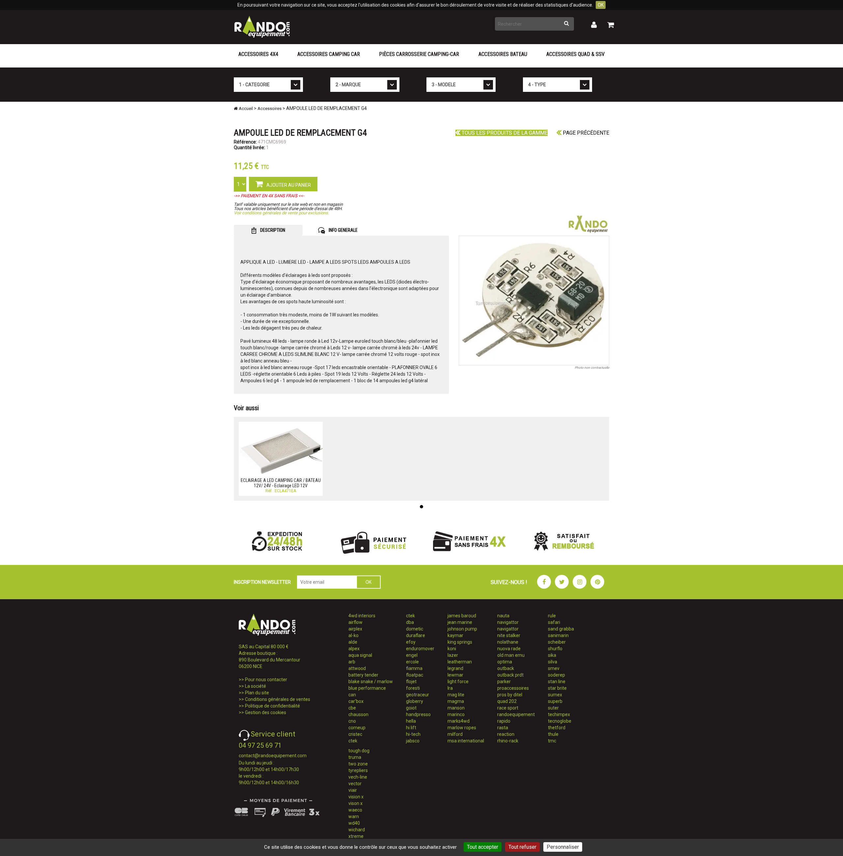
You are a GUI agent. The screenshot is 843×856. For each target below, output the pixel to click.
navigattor (508, 622)
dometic (414, 628)
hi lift (411, 727)
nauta (503, 615)
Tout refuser (522, 847)
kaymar (455, 635)
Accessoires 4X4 (258, 54)
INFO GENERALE (343, 230)
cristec (355, 734)
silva (552, 661)
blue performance (367, 688)
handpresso (418, 714)
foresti (413, 688)
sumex (555, 694)
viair (352, 790)
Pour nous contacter (266, 679)
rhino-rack (507, 740)
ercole (412, 661)
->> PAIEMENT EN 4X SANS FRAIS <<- (269, 195)
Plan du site (257, 692)
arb (351, 661)
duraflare (415, 635)
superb (555, 701)
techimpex (559, 714)
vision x (356, 796)
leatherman (460, 661)
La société (255, 686)
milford (455, 734)
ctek (352, 740)
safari (554, 622)
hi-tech (413, 734)
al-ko (353, 635)
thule (553, 734)
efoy (411, 642)
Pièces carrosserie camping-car (419, 54)
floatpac (414, 675)
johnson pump (462, 628)
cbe (352, 707)
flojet (411, 681)
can (352, 694)
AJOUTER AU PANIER (288, 185)
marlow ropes (462, 727)
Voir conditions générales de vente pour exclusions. (281, 212)
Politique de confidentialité (272, 706)
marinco (456, 714)
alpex (354, 648)
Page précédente (585, 133)
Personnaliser (563, 847)
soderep (556, 675)
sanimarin (558, 635)
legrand (455, 668)
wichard (356, 829)
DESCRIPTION (272, 230)
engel (412, 655)
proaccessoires (513, 688)
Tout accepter (482, 847)
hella (411, 721)
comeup (357, 727)
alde (352, 642)
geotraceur (417, 694)
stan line (556, 681)
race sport (507, 707)
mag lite (456, 694)
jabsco (413, 740)
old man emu (511, 655)
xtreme (356, 836)
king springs (460, 642)
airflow (355, 622)
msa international (466, 740)
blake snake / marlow (370, 681)
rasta (502, 727)
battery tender (363, 675)
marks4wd (459, 721)
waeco (355, 810)
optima (504, 661)
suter (553, 707)
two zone (358, 763)
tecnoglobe (559, 721)
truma (354, 757)
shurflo (555, 648)
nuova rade (509, 648)
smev (553, 668)
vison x (355, 803)
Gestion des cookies (265, 712)
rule (552, 615)
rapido (503, 721)
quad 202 (507, 701)
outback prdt (510, 675)
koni (452, 648)
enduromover (420, 648)
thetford (556, 727)
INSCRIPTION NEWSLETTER (262, 582)
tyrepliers (358, 770)
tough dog (358, 750)
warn (353, 816)
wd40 (354, 823)
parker (504, 681)
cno (352, 721)
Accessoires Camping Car (328, 54)
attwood (357, 668)
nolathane (507, 642)
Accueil (245, 108)
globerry (414, 701)
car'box (356, 701)
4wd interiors (361, 615)
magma (456, 701)
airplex (355, 628)
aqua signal (360, 655)
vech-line (357, 777)
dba (410, 622)
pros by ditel (509, 694)
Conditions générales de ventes (277, 699)
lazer (453, 655)
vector (355, 783)
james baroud (462, 615)
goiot (411, 707)
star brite (557, 688)
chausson (358, 714)
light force (458, 681)
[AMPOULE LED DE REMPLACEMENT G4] (534, 300)
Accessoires (270, 108)
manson (456, 707)
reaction (505, 734)
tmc (552, 740)
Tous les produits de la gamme (504, 133)
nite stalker (508, 635)
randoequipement (516, 714)
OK (601, 5)
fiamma (414, 668)
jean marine (460, 622)
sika (552, 655)
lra (450, 688)
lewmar (455, 675)
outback (505, 668)
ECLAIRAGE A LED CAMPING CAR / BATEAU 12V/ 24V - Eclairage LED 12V (281, 483)
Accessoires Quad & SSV (575, 54)
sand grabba (561, 628)
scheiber (557, 642)
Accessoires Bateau (502, 54)
